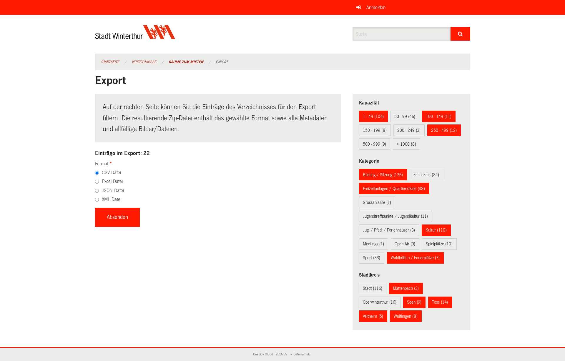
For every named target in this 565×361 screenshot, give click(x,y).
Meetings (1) (373, 244)
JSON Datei (113, 190)
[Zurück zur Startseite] (135, 37)
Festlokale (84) (426, 174)
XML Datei (111, 199)
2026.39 (282, 354)
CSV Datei (111, 172)
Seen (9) (414, 302)
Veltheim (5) (373, 316)
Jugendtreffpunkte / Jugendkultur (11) (395, 216)
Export (222, 62)
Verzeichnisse (144, 62)
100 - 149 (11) (438, 116)
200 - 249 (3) (409, 130)
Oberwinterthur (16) (379, 302)
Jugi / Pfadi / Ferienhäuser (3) (389, 230)
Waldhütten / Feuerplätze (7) (415, 257)
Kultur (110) (436, 230)
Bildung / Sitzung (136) (383, 174)
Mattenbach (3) (406, 288)
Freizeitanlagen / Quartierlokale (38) (394, 188)
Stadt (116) (372, 288)
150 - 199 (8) (375, 130)
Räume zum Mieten (186, 62)
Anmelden (375, 7)
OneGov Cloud (264, 354)
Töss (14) (440, 302)
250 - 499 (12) (444, 130)
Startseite (110, 62)
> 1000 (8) (406, 144)
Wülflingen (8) (406, 316)
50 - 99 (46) (404, 116)
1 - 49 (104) (373, 116)
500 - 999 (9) (374, 144)
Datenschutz (302, 354)
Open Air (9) (405, 244)
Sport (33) (371, 257)
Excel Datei (112, 181)
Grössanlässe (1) (377, 202)
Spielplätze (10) (439, 244)
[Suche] (460, 34)
